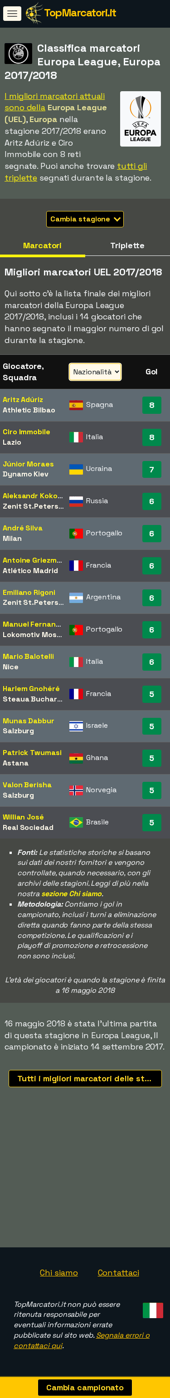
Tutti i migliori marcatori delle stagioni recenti (89, 1078)
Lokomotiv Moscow (37, 634)
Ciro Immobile (26, 432)
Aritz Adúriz (23, 399)
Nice (11, 667)
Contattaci (118, 1272)
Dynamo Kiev (26, 474)
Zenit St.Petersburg (39, 506)
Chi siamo (59, 1272)
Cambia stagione (81, 219)
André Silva (23, 528)
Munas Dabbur (28, 721)
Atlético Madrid (30, 570)
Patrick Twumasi (32, 752)
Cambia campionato (85, 1387)
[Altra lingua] (152, 1308)
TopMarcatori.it (80, 12)
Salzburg (18, 731)
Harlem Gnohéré (31, 688)
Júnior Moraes (28, 464)
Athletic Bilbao (29, 410)
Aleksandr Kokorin (35, 495)
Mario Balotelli (28, 656)
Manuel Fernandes (35, 624)
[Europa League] (140, 138)
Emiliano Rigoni (29, 592)
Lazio (12, 442)
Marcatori (42, 245)
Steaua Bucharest (36, 699)
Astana (15, 763)
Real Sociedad (28, 827)
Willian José (23, 817)
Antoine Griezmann (36, 560)
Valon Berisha (27, 785)
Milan (12, 538)
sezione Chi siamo (71, 893)
